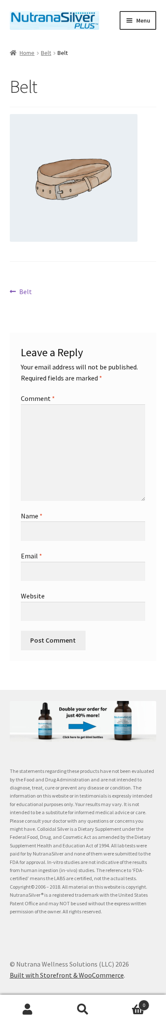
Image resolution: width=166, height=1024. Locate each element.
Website (33, 596)
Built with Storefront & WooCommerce (67, 975)
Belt (46, 53)
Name (32, 516)
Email (31, 556)
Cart (128, 1002)
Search (83, 1009)
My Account (27, 1009)
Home (27, 53)
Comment (38, 398)
